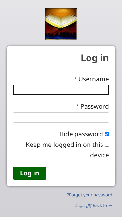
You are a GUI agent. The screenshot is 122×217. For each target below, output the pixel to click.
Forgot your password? (89, 195)
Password (94, 106)
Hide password (81, 133)
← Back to (93, 205)
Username (93, 78)
